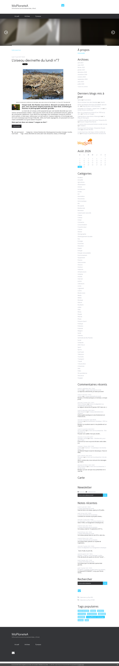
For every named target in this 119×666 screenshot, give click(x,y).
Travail (80, 361)
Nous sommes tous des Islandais (88, 102)
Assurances (81, 199)
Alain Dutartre (82, 412)
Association (81, 196)
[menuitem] (17, 16)
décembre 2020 (82, 72)
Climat (79, 220)
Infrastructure (82, 272)
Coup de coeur (82, 227)
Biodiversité (42, 132)
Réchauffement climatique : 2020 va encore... (92, 422)
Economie (81, 243)
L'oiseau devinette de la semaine (90, 412)
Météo (80, 298)
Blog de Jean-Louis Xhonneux (91, 106)
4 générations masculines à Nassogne (89, 116)
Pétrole (80, 316)
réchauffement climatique (95, 617)
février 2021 (81, 67)
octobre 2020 (82, 77)
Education (81, 246)
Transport (81, 359)
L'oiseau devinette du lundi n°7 (35, 60)
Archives (27, 16)
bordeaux (100, 611)
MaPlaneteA (20, 5)
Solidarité (80, 342)
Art (78, 194)
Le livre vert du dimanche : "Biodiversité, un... (92, 431)
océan (79, 307)
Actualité (80, 180)
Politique (80, 323)
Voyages (80, 378)
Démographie (82, 234)
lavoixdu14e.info (88, 129)
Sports (80, 349)
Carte (81, 477)
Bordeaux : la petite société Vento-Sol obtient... (92, 569)
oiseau (56, 134)
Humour (80, 267)
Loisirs (80, 290)
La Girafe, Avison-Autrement (92, 109)
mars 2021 (81, 65)
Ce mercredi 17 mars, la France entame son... (91, 521)
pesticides (81, 617)
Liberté (102, 102)
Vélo (79, 368)
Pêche (79, 312)
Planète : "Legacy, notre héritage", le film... (90, 555)
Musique (80, 300)
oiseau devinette (83, 611)
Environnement (82, 255)
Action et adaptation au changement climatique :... (91, 404)
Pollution (80, 326)
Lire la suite (16, 126)
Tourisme (81, 357)
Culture (80, 229)
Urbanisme (81, 366)
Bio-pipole (81, 206)
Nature (80, 302)
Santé (79, 333)
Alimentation (81, 184)
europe (80, 620)
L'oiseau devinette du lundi (93, 390)
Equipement (81, 257)
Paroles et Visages (88, 114)
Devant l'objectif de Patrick (88, 122)
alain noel (43, 134)
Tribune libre (82, 364)
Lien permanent (19, 132)
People (80, 314)
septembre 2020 (83, 79)
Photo (79, 319)
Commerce (81, 222)
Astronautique (82, 201)
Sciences (80, 335)
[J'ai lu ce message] (117, 664)
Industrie (80, 269)
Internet (80, 279)
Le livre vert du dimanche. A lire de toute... (92, 458)
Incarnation (87, 100)
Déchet (80, 232)
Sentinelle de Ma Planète (85, 338)
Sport (79, 347)
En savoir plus (81, 664)
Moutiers (80, 457)
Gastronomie (82, 262)
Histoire (80, 265)
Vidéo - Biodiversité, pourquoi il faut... (92, 439)
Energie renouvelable (84, 253)
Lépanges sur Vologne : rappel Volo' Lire (90, 108)
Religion (80, 331)
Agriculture (81, 182)
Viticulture (81, 375)
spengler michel (82, 438)
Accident (80, 177)
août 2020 (81, 81)
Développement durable (53, 132)
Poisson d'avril (82, 321)
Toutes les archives (83, 86)
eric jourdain (81, 430)
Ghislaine (80, 421)
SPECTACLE (81, 345)
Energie (80, 250)
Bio (79, 203)
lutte (86, 620)
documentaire (92, 614)
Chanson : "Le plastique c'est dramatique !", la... (92, 448)
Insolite (69, 132)
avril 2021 (80, 63)
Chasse (80, 215)
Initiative (80, 274)
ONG (79, 309)
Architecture (81, 189)
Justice (80, 281)
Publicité (80, 328)
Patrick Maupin (82, 404)
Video (79, 371)
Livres (79, 286)
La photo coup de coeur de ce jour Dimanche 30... (92, 120)
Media (79, 295)
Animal (36, 132)
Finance (80, 260)
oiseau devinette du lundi (32, 134)
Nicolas (80, 390)
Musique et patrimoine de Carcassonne (94, 133)
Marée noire (81, 293)
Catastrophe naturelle (84, 213)
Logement (81, 288)
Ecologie (64, 132)
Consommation (82, 224)
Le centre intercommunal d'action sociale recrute (92, 124)
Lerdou (80, 396)
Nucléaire (80, 305)
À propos (38, 16)
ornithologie (62, 134)
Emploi (80, 248)
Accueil (17, 16)
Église (79, 100)
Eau (79, 239)
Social (79, 340)
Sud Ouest (15, 134)
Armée (80, 191)
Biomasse (81, 210)
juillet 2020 (81, 84)
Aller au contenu (6, 1)
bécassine (50, 134)
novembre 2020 (82, 74)
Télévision (81, 354)
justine (80, 448)
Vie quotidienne (82, 373)
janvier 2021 (81, 70)
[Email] (62, 5)
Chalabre (82, 126)
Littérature (81, 283)
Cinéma (80, 217)
